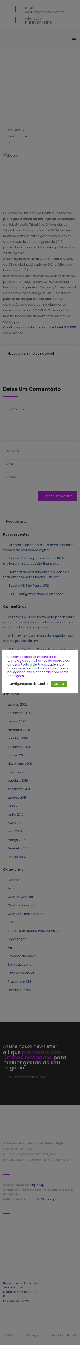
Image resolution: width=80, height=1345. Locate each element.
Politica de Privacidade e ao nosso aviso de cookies (35, 666)
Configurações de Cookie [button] (28, 684)
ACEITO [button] (59, 684)
